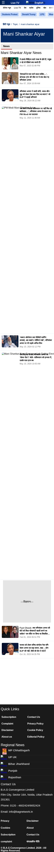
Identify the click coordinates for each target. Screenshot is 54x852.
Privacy (5, 821)
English (39, 3)
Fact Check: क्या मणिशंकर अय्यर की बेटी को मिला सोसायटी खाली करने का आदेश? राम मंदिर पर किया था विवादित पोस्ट (35, 631)
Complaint (7, 723)
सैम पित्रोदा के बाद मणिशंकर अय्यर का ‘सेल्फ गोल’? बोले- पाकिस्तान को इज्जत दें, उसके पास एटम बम (36, 357)
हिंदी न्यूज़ (6, 24)
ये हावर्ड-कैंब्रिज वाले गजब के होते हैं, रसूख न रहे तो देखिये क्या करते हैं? (35, 60)
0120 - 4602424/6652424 (25, 805)
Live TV (15, 3)
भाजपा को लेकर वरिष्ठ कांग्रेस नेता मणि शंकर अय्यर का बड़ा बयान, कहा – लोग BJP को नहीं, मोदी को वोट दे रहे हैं (34, 648)
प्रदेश (31, 8)
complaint (6, 841)
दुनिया (38, 8)
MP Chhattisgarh (19, 750)
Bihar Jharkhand (19, 763)
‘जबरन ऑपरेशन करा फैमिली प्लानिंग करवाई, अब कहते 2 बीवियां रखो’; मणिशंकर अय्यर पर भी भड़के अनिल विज (36, 340)
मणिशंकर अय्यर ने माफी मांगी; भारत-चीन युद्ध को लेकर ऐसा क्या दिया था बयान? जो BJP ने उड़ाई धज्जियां (35, 94)
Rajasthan (14, 777)
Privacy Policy (35, 723)
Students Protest (9, 14)
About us (7, 736)
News (6, 46)
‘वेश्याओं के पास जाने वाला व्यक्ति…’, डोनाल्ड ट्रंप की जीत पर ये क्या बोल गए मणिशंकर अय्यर (34, 77)
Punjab (12, 770)
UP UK (12, 757)
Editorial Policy (35, 736)
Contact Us (33, 717)
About (30, 828)
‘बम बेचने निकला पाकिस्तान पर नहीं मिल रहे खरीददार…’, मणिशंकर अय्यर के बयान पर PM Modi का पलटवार (36, 111)
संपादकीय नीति (33, 841)
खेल (44, 8)
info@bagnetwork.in (21, 811)
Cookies (5, 828)
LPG (42, 14)
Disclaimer (8, 730)
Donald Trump (28, 14)
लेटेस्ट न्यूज (7, 8)
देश (25, 8)
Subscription (9, 717)
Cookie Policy (35, 730)
